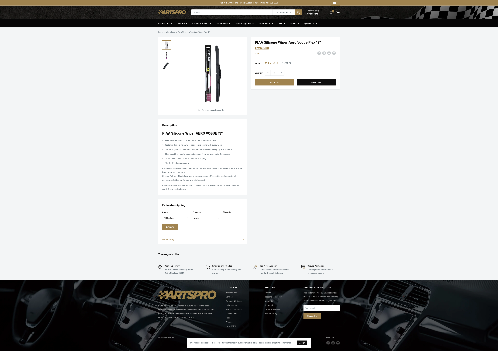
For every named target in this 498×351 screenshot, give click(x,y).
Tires (280, 23)
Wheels (293, 23)
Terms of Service (272, 309)
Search (268, 292)
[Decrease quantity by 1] (268, 72)
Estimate (170, 226)
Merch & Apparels (243, 23)
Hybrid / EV (309, 23)
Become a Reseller (273, 296)
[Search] (298, 12)
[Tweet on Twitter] (329, 53)
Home (160, 32)
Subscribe (312, 316)
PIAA (257, 53)
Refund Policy (168, 239)
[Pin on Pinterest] (324, 53)
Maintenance (222, 23)
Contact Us (270, 305)
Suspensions (264, 23)
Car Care (181, 23)
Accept (302, 343)
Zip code (227, 212)
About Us (269, 301)
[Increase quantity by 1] (281, 72)
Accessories (164, 23)
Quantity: (259, 72)
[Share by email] (334, 53)
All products (170, 32)
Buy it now (316, 82)
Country (166, 212)
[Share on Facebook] (319, 53)
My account (312, 13)
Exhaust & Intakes (200, 23)
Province (197, 212)
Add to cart (274, 82)
